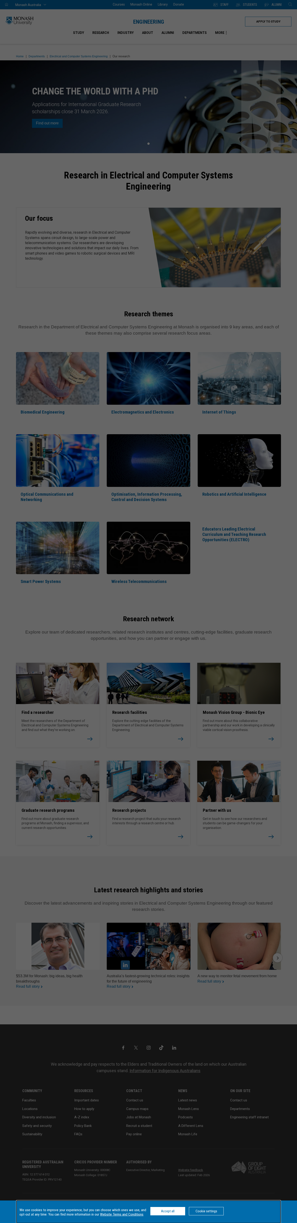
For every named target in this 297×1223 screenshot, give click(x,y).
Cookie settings (206, 1211)
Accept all (167, 1211)
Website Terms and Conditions (121, 1214)
